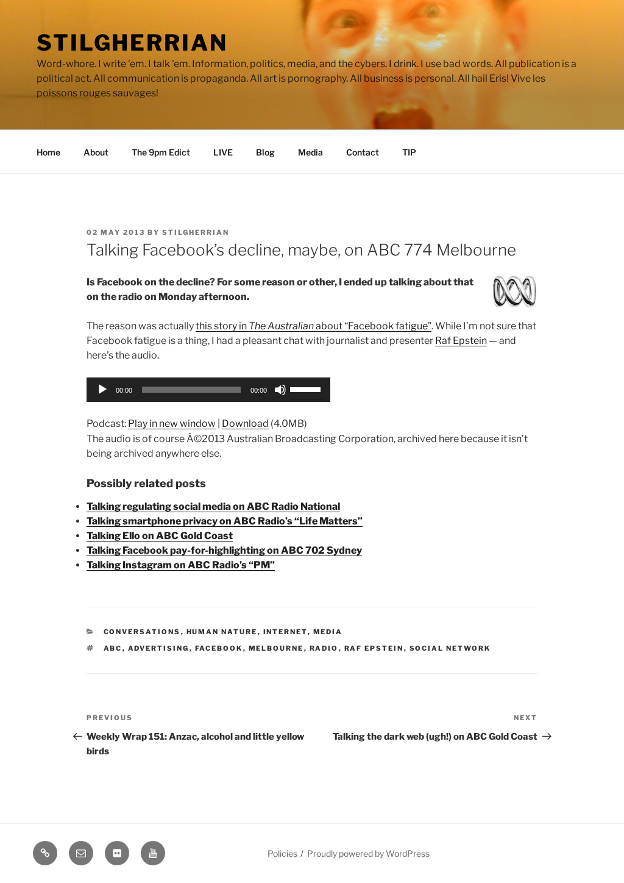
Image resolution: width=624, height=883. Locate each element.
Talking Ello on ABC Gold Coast (160, 536)
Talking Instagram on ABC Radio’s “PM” (181, 565)
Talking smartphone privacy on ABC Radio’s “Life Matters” (225, 521)
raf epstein (374, 648)
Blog (265, 152)
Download (245, 423)
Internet (285, 631)
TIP (409, 152)
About (95, 152)
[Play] (102, 390)
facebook (219, 648)
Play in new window (172, 423)
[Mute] (280, 390)
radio (324, 648)
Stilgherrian (132, 42)
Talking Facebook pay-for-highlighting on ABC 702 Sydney (224, 550)
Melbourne (276, 648)
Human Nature (222, 631)
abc (113, 648)
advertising (159, 648)
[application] (208, 389)
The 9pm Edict (161, 152)
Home (48, 152)
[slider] (307, 388)
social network (450, 648)
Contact (362, 152)
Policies (282, 853)
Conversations (142, 631)
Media (310, 152)
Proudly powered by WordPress (368, 853)
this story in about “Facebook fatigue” (313, 326)
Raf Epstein (461, 340)
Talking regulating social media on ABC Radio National (213, 506)
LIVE (223, 152)
